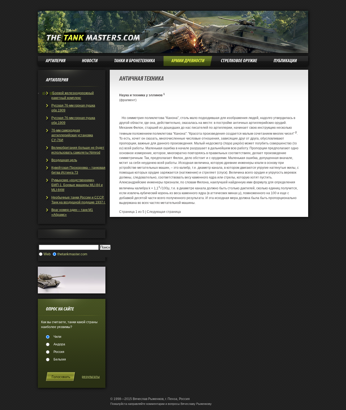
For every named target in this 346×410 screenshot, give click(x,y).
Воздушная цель (64, 160)
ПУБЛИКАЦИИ (285, 61)
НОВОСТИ (90, 61)
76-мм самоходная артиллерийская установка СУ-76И (72, 135)
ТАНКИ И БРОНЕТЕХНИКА (134, 61)
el (43, 93)
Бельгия (60, 359)
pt (51, 93)
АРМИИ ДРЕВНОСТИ (187, 61)
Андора (59, 344)
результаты (91, 377)
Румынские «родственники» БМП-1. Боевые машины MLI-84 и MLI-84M (77, 185)
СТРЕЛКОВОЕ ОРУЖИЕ (239, 61)
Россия (59, 352)
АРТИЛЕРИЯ (55, 61)
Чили (57, 337)
